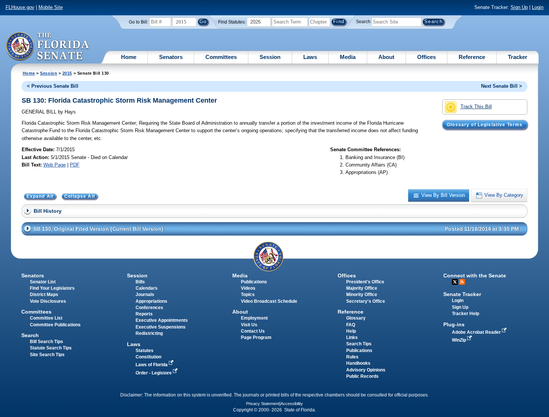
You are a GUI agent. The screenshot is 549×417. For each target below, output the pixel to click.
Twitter (455, 282)
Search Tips (359, 344)
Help (351, 331)
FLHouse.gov (20, 7)
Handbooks (358, 363)
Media (348, 57)
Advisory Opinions (365, 370)
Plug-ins (454, 324)
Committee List (46, 318)
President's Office (365, 282)
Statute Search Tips (51, 348)
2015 (67, 73)
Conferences (149, 307)
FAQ (350, 325)
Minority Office (361, 294)
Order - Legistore (154, 373)
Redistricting (149, 333)
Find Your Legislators (52, 288)
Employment (254, 318)
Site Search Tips (47, 354)
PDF (75, 165)
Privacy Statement (262, 403)
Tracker (517, 57)
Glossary (356, 318)
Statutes (144, 350)
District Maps (44, 294)
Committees (221, 57)
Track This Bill (476, 106)
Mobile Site (50, 7)
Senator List (43, 282)
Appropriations (151, 301)
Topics (248, 294)
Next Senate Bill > (501, 86)
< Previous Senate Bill (52, 86)
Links (352, 337)
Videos (248, 288)
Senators (171, 57)
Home (128, 57)
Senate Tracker (462, 294)
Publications (254, 282)
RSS (462, 282)
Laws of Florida (152, 364)
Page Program (256, 337)
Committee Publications (55, 325)
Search (363, 21)
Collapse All (79, 196)
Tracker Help (465, 313)
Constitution (148, 357)
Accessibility (291, 403)
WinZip (459, 340)
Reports (144, 314)
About (386, 57)
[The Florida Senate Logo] (48, 46)
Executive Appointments (162, 320)
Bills (140, 282)
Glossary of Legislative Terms (484, 124)
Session (270, 57)
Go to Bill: (138, 22)
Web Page (54, 165)
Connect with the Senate (474, 275)
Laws (310, 57)
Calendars (147, 288)
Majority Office (361, 288)
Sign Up (519, 7)
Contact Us (253, 331)
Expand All (40, 196)
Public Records (362, 376)
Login (537, 7)
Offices (426, 57)
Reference (472, 57)
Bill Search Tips (46, 341)
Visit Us (249, 325)
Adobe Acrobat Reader (477, 332)
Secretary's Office (365, 301)
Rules (352, 357)
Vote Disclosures (48, 301)
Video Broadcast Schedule (269, 301)
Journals (145, 294)
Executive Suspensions (161, 327)
